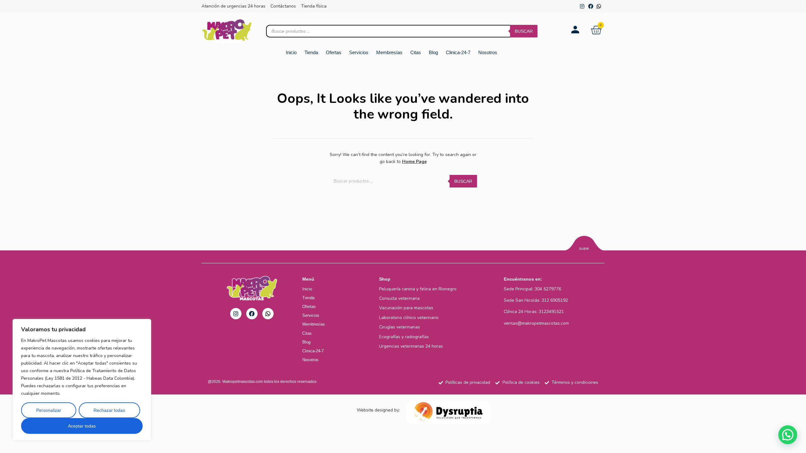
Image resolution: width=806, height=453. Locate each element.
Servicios (358, 52)
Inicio (291, 52)
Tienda (311, 52)
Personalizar (48, 410)
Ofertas (333, 52)
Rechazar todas (109, 410)
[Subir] (584, 244)
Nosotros (487, 52)
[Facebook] (591, 6)
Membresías (389, 52)
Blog (433, 52)
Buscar (524, 31)
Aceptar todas (82, 425)
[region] (82, 379)
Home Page (414, 162)
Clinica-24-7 (458, 52)
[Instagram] (582, 6)
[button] (787, 434)
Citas (415, 52)
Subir (584, 249)
